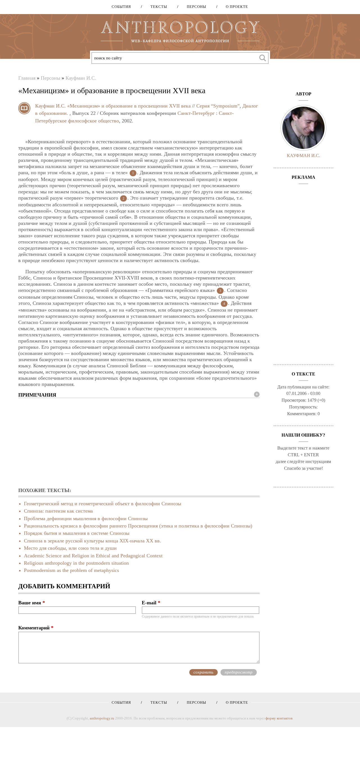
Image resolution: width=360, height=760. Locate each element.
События (121, 7)
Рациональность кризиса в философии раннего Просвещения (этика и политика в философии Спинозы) (138, 526)
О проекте (235, 7)
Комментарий (35, 628)
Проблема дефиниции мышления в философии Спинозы (86, 518)
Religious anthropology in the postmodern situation (76, 563)
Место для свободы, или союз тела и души (70, 548)
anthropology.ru (102, 718)
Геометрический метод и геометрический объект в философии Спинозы (102, 503)
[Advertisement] (139, 443)
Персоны (194, 7)
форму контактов (279, 718)
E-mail (151, 602)
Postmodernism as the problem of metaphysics (71, 570)
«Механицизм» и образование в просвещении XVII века (129, 106)
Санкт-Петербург (196, 113)
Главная (26, 78)
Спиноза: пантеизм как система (58, 511)
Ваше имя (31, 602)
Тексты (156, 7)
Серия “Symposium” (218, 106)
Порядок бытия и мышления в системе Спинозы (76, 533)
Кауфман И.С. (81, 78)
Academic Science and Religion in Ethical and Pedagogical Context (93, 555)
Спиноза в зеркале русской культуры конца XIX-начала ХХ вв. (92, 541)
